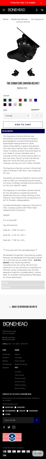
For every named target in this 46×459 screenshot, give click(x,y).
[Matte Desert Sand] (31, 100)
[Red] (21, 100)
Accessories (7, 364)
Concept (18, 358)
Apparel (6, 367)
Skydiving (6, 354)
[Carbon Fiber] (5, 100)
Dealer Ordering (21, 364)
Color (6, 96)
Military (5, 361)
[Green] (10, 100)
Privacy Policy (20, 378)
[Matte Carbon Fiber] (26, 100)
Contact (18, 372)
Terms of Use (20, 382)
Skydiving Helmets (19, 19)
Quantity (35, 110)
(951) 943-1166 (9, 338)
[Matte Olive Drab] (21, 104)
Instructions (19, 375)
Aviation (6, 358)
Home (5, 19)
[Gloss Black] (5, 104)
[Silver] (16, 104)
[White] (16, 100)
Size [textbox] (5, 110)
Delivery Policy (20, 385)
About (17, 354)
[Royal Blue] (36, 100)
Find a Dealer (20, 361)
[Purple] (10, 104)
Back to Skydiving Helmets (24, 307)
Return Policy (20, 388)
